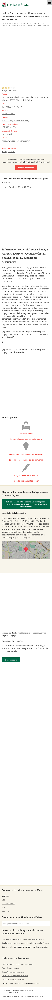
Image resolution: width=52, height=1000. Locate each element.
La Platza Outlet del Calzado (17, 964)
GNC (3, 900)
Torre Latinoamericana (15, 976)
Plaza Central (11, 968)
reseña (36, 334)
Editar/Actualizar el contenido (23, 990)
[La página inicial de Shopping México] (26, 4)
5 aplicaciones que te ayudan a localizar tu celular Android (25, 943)
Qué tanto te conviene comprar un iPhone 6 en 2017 (23, 939)
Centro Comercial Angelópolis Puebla (21, 983)
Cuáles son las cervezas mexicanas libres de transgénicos (25, 947)
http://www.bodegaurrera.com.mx (16, 141)
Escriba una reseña (26, 168)
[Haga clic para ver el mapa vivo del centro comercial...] (26, 550)
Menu (49, 2)
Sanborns (6, 911)
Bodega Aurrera (8, 151)
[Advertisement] (26, 58)
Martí (4, 907)
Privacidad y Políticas (11, 992)
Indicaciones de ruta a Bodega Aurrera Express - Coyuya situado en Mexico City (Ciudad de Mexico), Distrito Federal (26, 504)
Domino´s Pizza (8, 903)
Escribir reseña (11, 660)
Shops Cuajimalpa (13, 972)
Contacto (7, 990)
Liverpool (5, 896)
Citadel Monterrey (13, 979)
